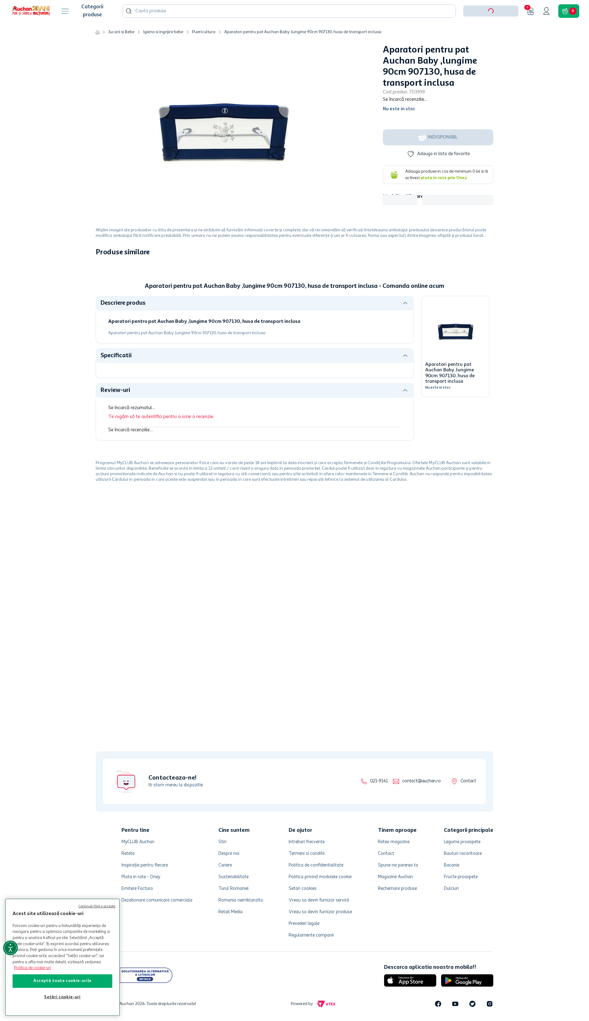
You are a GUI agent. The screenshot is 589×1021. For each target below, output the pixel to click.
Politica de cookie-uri (32, 968)
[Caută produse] (128, 30)
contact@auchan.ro (421, 781)
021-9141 (378, 781)
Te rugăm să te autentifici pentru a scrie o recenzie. (161, 435)
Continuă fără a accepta (97, 906)
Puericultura (203, 51)
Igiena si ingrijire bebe (163, 51)
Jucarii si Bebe (121, 51)
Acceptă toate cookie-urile (62, 981)
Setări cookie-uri (62, 997)
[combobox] (289, 30)
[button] (490, 30)
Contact (468, 781)
